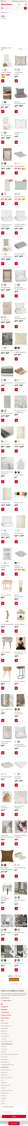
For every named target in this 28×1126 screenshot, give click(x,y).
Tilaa (14, 963)
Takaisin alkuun (7, 847)
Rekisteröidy (5, 864)
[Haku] (25, 8)
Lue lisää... (3, 18)
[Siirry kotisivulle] (6, 4)
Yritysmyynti (5, 858)
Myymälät (4, 856)
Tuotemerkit (4, 12)
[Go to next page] (19, 830)
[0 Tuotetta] (26, 4)
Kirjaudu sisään (6, 861)
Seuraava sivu (14, 826)
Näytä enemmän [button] (5, 844)
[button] (18, 1)
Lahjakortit (4, 853)
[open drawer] (2, 8)
